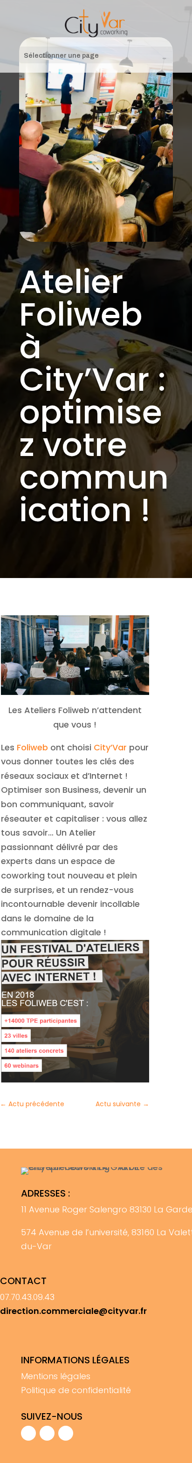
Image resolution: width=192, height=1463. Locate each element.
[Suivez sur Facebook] (28, 1433)
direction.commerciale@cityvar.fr (73, 1311)
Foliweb (32, 747)
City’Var (110, 747)
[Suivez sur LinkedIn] (65, 1433)
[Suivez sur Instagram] (47, 1433)
